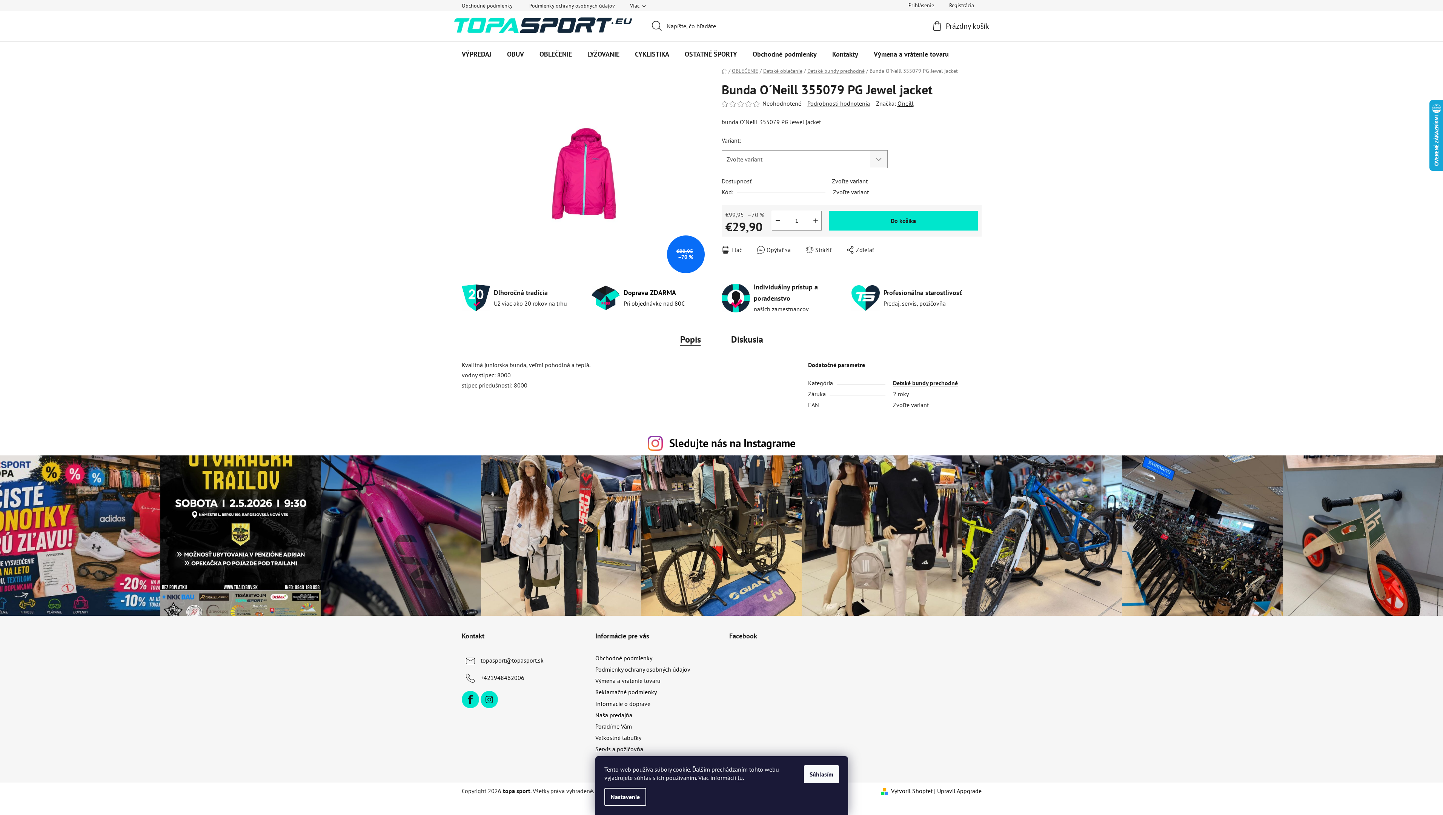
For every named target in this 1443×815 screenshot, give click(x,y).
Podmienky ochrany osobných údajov (572, 5)
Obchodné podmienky (487, 5)
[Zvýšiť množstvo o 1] (815, 220)
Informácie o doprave (622, 703)
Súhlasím (821, 774)
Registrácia (961, 5)
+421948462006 (502, 677)
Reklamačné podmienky (626, 692)
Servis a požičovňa (619, 749)
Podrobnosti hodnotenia (838, 103)
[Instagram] (489, 699)
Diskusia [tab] (747, 339)
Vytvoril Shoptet (912, 791)
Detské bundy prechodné (925, 383)
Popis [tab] (690, 339)
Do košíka (903, 221)
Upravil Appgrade (959, 791)
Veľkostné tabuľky (618, 737)
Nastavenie (625, 797)
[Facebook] (470, 699)
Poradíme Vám (613, 726)
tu (740, 777)
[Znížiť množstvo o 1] (778, 220)
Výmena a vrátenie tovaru (628, 680)
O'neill (905, 103)
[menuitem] (476, 54)
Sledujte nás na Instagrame (732, 443)
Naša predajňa (613, 715)
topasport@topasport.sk (512, 660)
